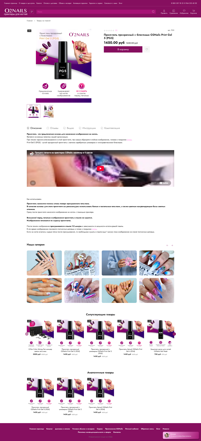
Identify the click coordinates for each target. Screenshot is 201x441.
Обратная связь (147, 429)
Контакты (117, 432)
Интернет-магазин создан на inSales (100, 437)
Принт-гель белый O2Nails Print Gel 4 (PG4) (130, 350)
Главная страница (10, 3)
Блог (120, 3)
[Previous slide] (30, 65)
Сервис (100, 429)
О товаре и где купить (27, 3)
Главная (30, 20)
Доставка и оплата (62, 429)
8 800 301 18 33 (177, 3)
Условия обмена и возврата (83, 429)
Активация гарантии (80, 3)
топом (129, 139)
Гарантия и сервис (96, 3)
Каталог (39, 3)
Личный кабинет (132, 429)
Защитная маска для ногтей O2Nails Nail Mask (160, 350)
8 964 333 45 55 (190, 3)
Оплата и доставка (50, 3)
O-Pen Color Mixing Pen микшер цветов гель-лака (40, 350)
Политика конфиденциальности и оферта (94, 432)
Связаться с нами (110, 3)
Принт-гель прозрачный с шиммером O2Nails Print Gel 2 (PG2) (100, 351)
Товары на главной (43, 20)
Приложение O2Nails (114, 429)
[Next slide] (97, 65)
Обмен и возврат (65, 3)
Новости (166, 429)
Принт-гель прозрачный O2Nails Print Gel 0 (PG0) (70, 350)
